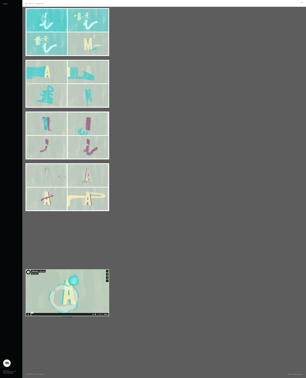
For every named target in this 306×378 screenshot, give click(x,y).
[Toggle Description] (302, 2)
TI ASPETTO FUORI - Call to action (35, 374)
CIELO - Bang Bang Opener (295, 374)
